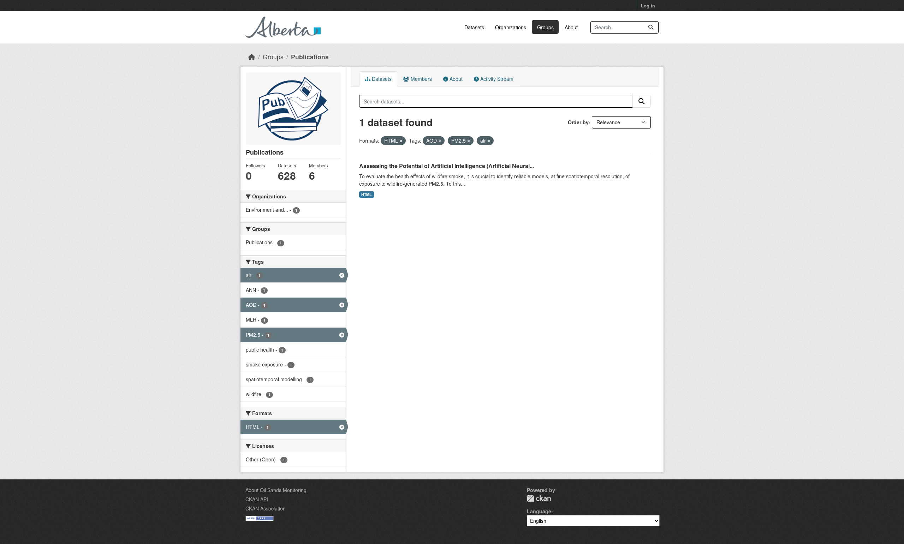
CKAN (539, 498)
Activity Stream (496, 78)
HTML (366, 194)
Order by (578, 122)
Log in (648, 5)
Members (420, 78)
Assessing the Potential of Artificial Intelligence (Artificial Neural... (446, 166)
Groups (545, 27)
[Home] (251, 56)
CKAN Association (265, 508)
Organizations (510, 27)
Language (539, 511)
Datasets (474, 27)
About (571, 27)
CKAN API (256, 499)
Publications (310, 56)
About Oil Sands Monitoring (276, 490)
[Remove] (400, 141)
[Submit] (651, 27)
